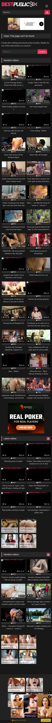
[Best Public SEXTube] (21, 4)
